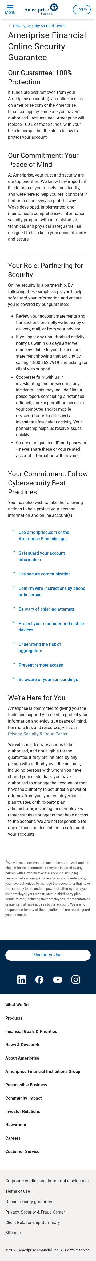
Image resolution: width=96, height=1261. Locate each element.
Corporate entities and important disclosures (47, 1180)
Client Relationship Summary (32, 1222)
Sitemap (13, 1232)
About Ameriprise (22, 1058)
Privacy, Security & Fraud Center (39, 26)
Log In (82, 9)
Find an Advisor (48, 954)
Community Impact (23, 1098)
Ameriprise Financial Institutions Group (42, 1071)
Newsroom (15, 1124)
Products (13, 1018)
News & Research (22, 1044)
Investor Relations (22, 1111)
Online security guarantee (29, 1201)
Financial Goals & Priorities (31, 1031)
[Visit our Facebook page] (39, 980)
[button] (48, 535)
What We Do (17, 1004)
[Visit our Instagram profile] (75, 980)
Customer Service (22, 1151)
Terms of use (17, 1191)
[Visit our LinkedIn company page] (21, 980)
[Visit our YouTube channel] (57, 980)
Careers (13, 1138)
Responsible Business (26, 1084)
